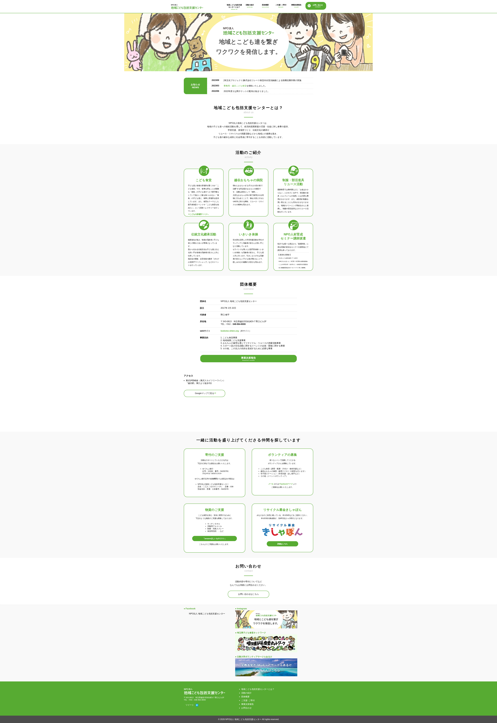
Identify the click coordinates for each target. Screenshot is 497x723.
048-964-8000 (239, 324)
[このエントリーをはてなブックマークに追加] (197, 705)
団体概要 (265, 6)
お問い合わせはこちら (248, 594)
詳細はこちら (282, 544)
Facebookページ (286, 484)
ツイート (190, 705)
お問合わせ (246, 708)
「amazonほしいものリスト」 (214, 538)
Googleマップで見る (204, 393)
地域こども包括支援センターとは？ (234, 7)
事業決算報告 (296, 6)
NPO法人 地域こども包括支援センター (189, 7)
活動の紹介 (250, 6)
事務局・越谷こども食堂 (235, 86)
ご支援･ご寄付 (280, 6)
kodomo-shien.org (230, 331)
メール (270, 484)
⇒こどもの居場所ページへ (198, 214)
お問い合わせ (318, 6)
